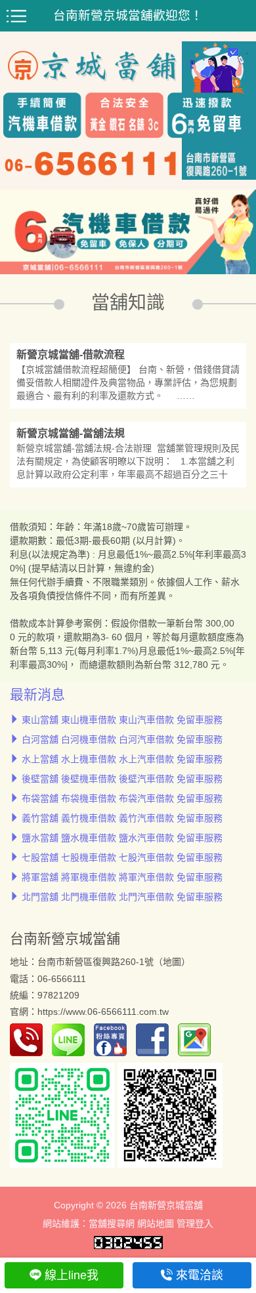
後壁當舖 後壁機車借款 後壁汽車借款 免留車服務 (122, 778)
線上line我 (71, 1275)
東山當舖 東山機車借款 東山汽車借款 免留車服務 (122, 719)
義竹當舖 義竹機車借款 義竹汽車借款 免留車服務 (122, 818)
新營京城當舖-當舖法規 (70, 433)
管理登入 (195, 1223)
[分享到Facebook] (155, 1039)
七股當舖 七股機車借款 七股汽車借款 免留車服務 (122, 857)
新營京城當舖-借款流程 (70, 354)
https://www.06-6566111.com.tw (103, 1011)
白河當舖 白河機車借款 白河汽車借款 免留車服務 (122, 739)
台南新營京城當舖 (65, 938)
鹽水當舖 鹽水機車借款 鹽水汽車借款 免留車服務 (122, 837)
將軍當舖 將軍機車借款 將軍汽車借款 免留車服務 (122, 877)
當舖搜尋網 (112, 1223)
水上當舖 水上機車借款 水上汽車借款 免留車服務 (122, 759)
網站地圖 (155, 1223)
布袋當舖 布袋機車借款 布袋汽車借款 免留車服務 (122, 798)
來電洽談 (199, 1275)
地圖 (172, 961)
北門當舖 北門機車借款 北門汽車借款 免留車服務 (122, 897)
